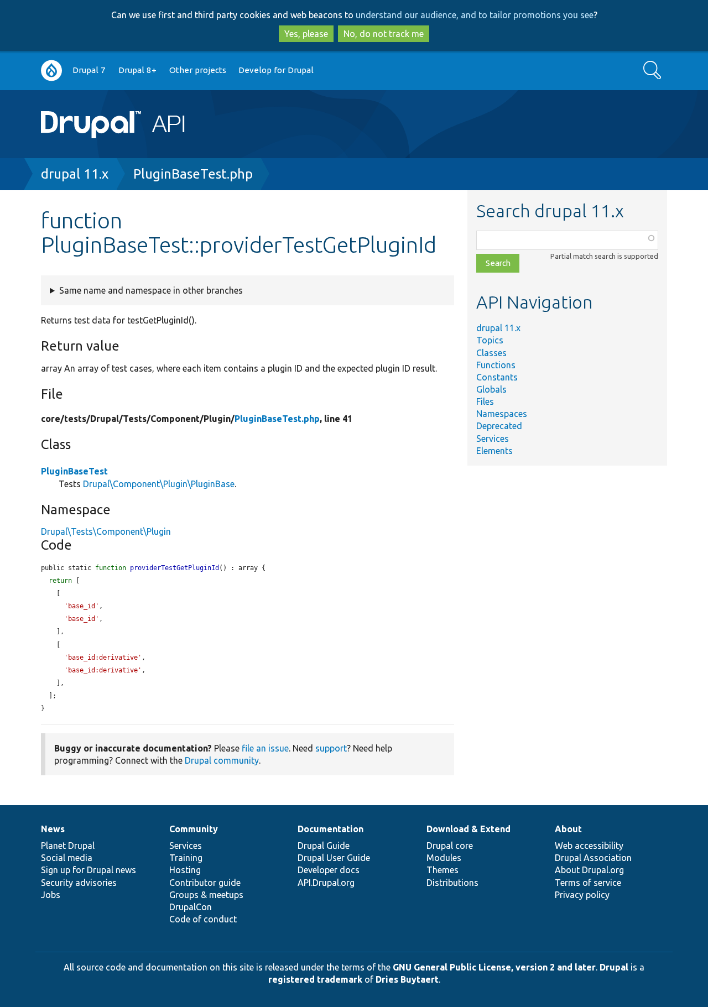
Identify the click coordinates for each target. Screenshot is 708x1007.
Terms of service (588, 883)
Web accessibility (589, 846)
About (568, 829)
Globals (491, 389)
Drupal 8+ (137, 70)
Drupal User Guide (334, 858)
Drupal (614, 967)
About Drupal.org (589, 870)
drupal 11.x (74, 173)
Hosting (185, 870)
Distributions (452, 883)
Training (185, 858)
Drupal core (449, 846)
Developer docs (329, 870)
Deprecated (499, 426)
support (331, 748)
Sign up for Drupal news (88, 870)
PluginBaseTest (74, 471)
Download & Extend (468, 829)
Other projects (197, 70)
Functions (496, 365)
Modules (443, 858)
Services (492, 439)
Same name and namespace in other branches (151, 290)
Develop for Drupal (276, 70)
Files (485, 401)
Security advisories (79, 883)
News (53, 829)
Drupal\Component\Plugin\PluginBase (159, 484)
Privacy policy (582, 895)
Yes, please (306, 34)
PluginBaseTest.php (193, 173)
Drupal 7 (89, 70)
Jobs (50, 895)
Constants (497, 377)
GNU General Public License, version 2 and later (494, 967)
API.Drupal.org (326, 883)
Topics (489, 340)
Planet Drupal (68, 846)
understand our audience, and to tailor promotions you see (475, 15)
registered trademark (315, 979)
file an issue (265, 748)
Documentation (330, 829)
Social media (66, 858)
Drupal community (222, 760)
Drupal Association (593, 858)
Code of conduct (203, 919)
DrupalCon (190, 907)
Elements (494, 451)
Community (193, 829)
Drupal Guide (324, 846)
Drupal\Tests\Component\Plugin (106, 531)
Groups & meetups (206, 895)
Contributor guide (205, 883)
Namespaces (501, 414)
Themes (442, 870)
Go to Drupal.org (51, 70)
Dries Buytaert (407, 979)
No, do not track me (383, 34)
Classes (491, 353)
